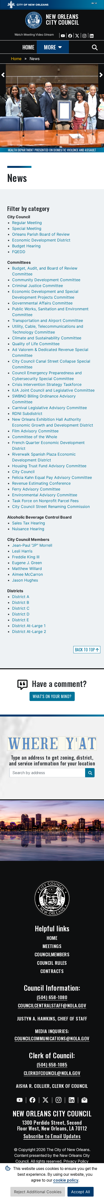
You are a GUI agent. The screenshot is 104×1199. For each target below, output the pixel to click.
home (28, 47)
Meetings (52, 946)
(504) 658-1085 (52, 1064)
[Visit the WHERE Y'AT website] (52, 745)
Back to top (85, 650)
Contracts (52, 971)
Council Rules (52, 962)
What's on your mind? (52, 696)
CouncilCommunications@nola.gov (52, 1038)
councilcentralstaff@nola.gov (52, 1005)
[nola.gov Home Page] (27, 4)
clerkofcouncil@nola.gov (52, 1073)
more (50, 47)
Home (16, 58)
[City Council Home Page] (52, 898)
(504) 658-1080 (52, 997)
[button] (3, 74)
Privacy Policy (76, 1161)
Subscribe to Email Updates (52, 1136)
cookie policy (65, 1180)
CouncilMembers (52, 954)
